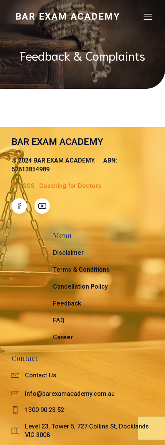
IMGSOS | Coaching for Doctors (56, 185)
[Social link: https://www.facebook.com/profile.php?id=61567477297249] (23, 206)
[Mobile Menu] (147, 16)
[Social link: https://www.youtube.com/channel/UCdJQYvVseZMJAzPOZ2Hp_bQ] (46, 206)
